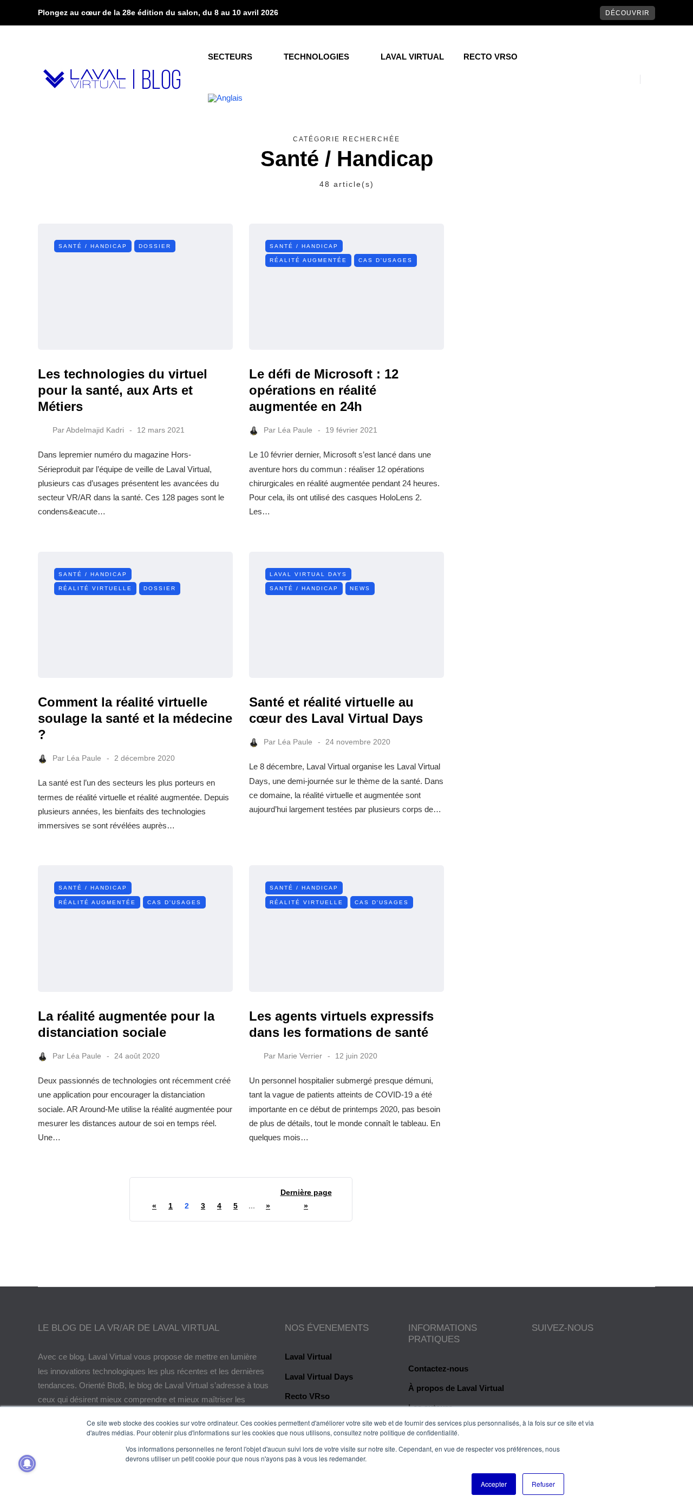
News (360, 588)
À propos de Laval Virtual (456, 1388)
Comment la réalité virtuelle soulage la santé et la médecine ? (135, 718)
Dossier (155, 246)
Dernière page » (306, 1199)
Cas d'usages (385, 260)
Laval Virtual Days (308, 574)
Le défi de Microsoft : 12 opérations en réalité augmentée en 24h (323, 390)
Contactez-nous (438, 1368)
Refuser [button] (543, 1483)
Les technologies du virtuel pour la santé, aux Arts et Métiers (122, 390)
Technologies (316, 56)
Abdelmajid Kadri (95, 430)
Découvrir (627, 13)
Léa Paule (295, 430)
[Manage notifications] (27, 1463)
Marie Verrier (300, 1055)
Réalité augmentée (308, 260)
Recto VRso (490, 56)
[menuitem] (225, 98)
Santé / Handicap (92, 246)
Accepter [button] (494, 1483)
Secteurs (230, 56)
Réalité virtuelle (95, 588)
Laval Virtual (412, 56)
